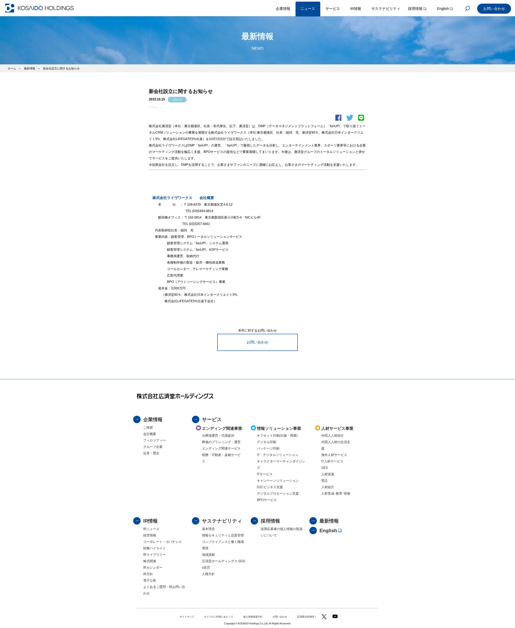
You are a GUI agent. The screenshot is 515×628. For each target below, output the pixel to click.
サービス (212, 419)
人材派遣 (327, 474)
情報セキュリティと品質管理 (223, 535)
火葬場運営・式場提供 (218, 435)
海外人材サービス (334, 455)
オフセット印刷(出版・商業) (277, 435)
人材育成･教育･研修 (335, 493)
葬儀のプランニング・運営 (221, 442)
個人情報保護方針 (253, 616)
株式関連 (149, 561)
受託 (324, 480)
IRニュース (151, 529)
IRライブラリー (154, 554)
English (328, 530)
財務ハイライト (154, 548)
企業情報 (153, 419)
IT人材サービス (332, 461)
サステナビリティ (222, 521)
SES (324, 467)
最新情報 (329, 521)
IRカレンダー (153, 567)
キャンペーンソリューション (278, 480)
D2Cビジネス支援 (270, 487)
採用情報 (270, 521)
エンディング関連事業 (222, 428)
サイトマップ (187, 616)
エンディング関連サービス (221, 448)
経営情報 (149, 535)
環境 (205, 548)
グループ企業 (153, 447)
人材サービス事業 (337, 428)
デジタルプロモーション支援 (278, 493)
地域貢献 (208, 554)
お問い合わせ (257, 342)
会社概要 (149, 434)
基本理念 (208, 529)
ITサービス (265, 474)
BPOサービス (267, 500)
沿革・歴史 (151, 453)
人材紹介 (327, 487)
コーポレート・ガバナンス (162, 541)
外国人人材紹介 (332, 435)
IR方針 (148, 574)
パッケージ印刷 (268, 448)
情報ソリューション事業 (279, 428)
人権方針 (208, 574)
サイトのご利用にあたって (218, 616)
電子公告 (149, 580)
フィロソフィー (154, 440)
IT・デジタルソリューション (277, 455)
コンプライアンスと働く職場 (223, 541)
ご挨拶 (148, 427)
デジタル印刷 (266, 442)
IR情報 (150, 521)
